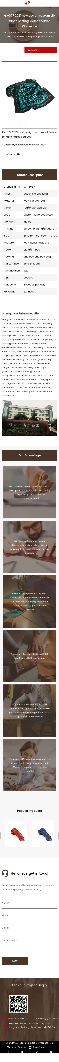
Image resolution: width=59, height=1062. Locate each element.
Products (17, 32)
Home (7, 32)
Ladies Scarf (30, 32)
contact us (13, 154)
